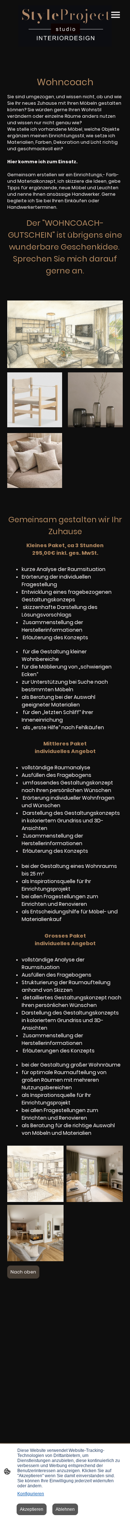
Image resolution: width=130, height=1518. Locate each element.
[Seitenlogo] (64, 26)
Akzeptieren (31, 1509)
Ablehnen (65, 1509)
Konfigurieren (30, 1493)
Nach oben (23, 1272)
